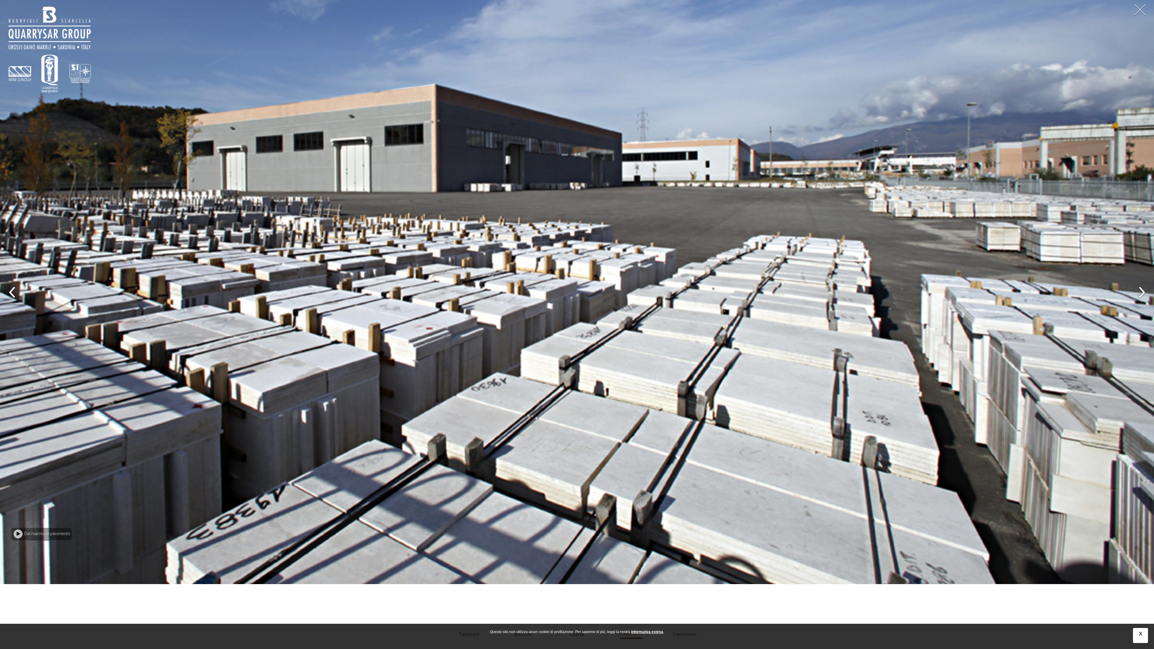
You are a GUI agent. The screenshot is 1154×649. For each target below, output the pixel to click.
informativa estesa (647, 632)
